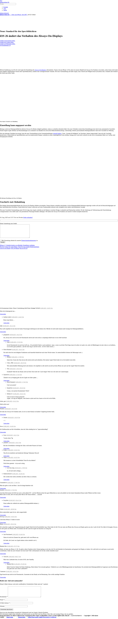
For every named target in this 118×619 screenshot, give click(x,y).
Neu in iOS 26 (23, 248)
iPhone (17, 248)
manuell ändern (57, 133)
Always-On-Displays (40, 70)
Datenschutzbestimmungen (28, 240)
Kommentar (4, 596)
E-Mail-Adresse (5, 603)
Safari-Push (31, 617)
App (4, 8)
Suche (5, 10)
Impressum (9, 617)
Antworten (3, 314)
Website (2, 606)
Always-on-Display (5, 248)
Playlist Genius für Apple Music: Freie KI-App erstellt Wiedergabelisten (19, 247)
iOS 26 (13, 248)
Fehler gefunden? (28, 217)
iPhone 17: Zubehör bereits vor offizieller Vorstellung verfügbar (17, 245)
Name (2, 599)
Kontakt (5, 7)
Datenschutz (21, 617)
